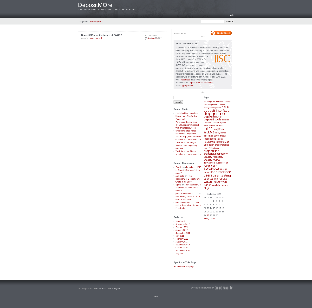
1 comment (153, 38)
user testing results (215, 178)
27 (208, 215)
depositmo (214, 113)
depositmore (212, 116)
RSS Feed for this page (184, 266)
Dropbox (207, 122)
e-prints (223, 123)
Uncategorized (96, 21)
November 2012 (183, 224)
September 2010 (183, 250)
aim (205, 102)
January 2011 (182, 242)
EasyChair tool (209, 126)
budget (209, 102)
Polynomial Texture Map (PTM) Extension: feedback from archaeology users (187, 125)
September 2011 (183, 233)
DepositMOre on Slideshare (201, 83)
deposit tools (212, 119)
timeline (223, 169)
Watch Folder (212, 181)
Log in (231, 15)
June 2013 (180, 221)
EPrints (219, 125)
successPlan (222, 163)
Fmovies (179, 167)
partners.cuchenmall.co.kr (187, 193)
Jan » (212, 219)
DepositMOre (95, 5)
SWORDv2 (211, 168)
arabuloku (180, 176)
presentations (222, 145)
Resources (185, 80)
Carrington (115, 289)
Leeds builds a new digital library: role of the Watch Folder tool (187, 116)
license (223, 133)
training (206, 172)
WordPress (101, 289)
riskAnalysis (209, 163)
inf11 (208, 128)
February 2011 (182, 239)
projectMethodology (211, 148)
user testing (222, 175)
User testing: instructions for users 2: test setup (188, 205)
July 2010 (180, 253)
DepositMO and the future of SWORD (101, 35)
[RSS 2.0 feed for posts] (221, 33)
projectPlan (211, 151)
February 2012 (182, 227)
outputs (219, 139)
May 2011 (180, 236)
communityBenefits (211, 104)
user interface (220, 172)
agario (178, 185)
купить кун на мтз (183, 202)
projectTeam (210, 153)
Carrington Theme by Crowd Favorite (212, 287)
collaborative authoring (221, 102)
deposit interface (216, 110)
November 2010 (183, 245)
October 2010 (182, 248)
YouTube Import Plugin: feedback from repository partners (186, 145)
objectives (208, 136)
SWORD (210, 166)
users (208, 175)
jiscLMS (209, 132)
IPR (215, 130)
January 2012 (182, 230)
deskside (225, 120)
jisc (220, 128)
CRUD (225, 107)
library (217, 133)
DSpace (215, 122)
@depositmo (187, 86)
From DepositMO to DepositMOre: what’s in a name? (188, 170)
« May (206, 219)
